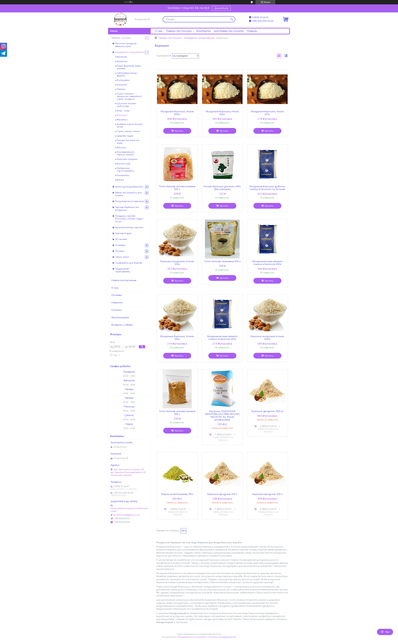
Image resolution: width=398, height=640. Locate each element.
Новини (252, 31)
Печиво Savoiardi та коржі (128, 141)
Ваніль (120, 180)
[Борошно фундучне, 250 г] (222, 471)
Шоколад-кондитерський (129, 187)
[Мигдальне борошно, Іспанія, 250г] (177, 314)
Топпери (120, 251)
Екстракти (123, 175)
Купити (178, 131)
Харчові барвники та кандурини (127, 208)
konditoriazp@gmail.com (126, 515)
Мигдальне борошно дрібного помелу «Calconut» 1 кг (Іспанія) (267, 187)
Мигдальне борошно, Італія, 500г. (222, 113)
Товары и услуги (121, 38)
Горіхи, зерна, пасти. (128, 131)
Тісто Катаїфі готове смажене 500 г (177, 187)
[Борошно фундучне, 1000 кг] (267, 389)
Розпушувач (123, 80)
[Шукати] (231, 19)
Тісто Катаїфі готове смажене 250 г (177, 412)
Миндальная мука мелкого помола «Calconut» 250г (222, 337)
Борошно (122, 115)
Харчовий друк (123, 233)
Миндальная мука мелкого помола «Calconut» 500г (267, 262)
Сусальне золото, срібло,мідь (127, 104)
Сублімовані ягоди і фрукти (127, 74)
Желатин (122, 120)
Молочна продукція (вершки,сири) (126, 44)
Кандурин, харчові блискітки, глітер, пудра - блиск (129, 219)
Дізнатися (221, 8)
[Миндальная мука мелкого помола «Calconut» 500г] (267, 239)
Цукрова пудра (125, 136)
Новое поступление (124, 280)
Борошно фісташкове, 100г (177, 494)
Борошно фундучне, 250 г (222, 494)
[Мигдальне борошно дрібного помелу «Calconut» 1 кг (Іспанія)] (267, 164)
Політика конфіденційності (222, 637)
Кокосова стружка (127, 159)
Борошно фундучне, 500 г (267, 494)
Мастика (122, 57)
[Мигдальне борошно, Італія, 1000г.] (177, 89)
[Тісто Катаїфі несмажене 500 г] (222, 239)
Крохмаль (122, 61)
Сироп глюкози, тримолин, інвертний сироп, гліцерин (129, 96)
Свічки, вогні (122, 257)
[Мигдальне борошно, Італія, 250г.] (267, 89)
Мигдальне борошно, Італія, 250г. (267, 113)
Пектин (121, 89)
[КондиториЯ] (120, 19)
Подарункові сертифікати (122, 270)
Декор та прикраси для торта (128, 194)
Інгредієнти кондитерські (199, 38)
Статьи (116, 310)
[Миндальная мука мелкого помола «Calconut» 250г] (222, 314)
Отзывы (116, 295)
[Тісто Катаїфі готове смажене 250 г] (177, 389)
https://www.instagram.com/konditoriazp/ (129, 509)
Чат (387, 632)
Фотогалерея (120, 317)
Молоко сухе (123, 164)
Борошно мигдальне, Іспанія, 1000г (267, 337)
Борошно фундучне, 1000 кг (267, 411)
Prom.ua (217, 634)
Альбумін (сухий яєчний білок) (129, 125)
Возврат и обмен (122, 325)
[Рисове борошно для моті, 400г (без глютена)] (222, 164)
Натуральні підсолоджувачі (125, 169)
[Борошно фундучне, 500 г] (267, 471)
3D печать (121, 239)
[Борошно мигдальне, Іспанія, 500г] (177, 239)
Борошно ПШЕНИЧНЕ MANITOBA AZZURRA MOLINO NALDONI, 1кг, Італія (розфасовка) (222, 415)
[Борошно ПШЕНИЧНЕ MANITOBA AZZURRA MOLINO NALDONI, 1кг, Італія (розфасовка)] (222, 389)
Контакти (203, 31)
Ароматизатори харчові (129, 227)
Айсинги (121, 147)
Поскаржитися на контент (191, 637)
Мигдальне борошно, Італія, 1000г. (177, 113)
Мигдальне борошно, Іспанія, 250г (177, 337)
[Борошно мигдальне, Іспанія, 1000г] (267, 314)
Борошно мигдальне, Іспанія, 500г (177, 262)
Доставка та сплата (229, 31)
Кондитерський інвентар (129, 201)
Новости (117, 302)
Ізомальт (122, 85)
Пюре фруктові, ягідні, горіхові (129, 67)
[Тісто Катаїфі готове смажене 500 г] (177, 164)
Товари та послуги (179, 31)
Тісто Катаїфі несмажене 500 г (222, 261)
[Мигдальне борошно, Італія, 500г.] (222, 89)
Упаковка (120, 245)
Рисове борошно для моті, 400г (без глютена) (222, 187)
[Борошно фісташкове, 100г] (177, 471)
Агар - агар (123, 111)
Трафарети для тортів (128, 263)
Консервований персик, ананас (125, 153)
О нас (159, 31)
